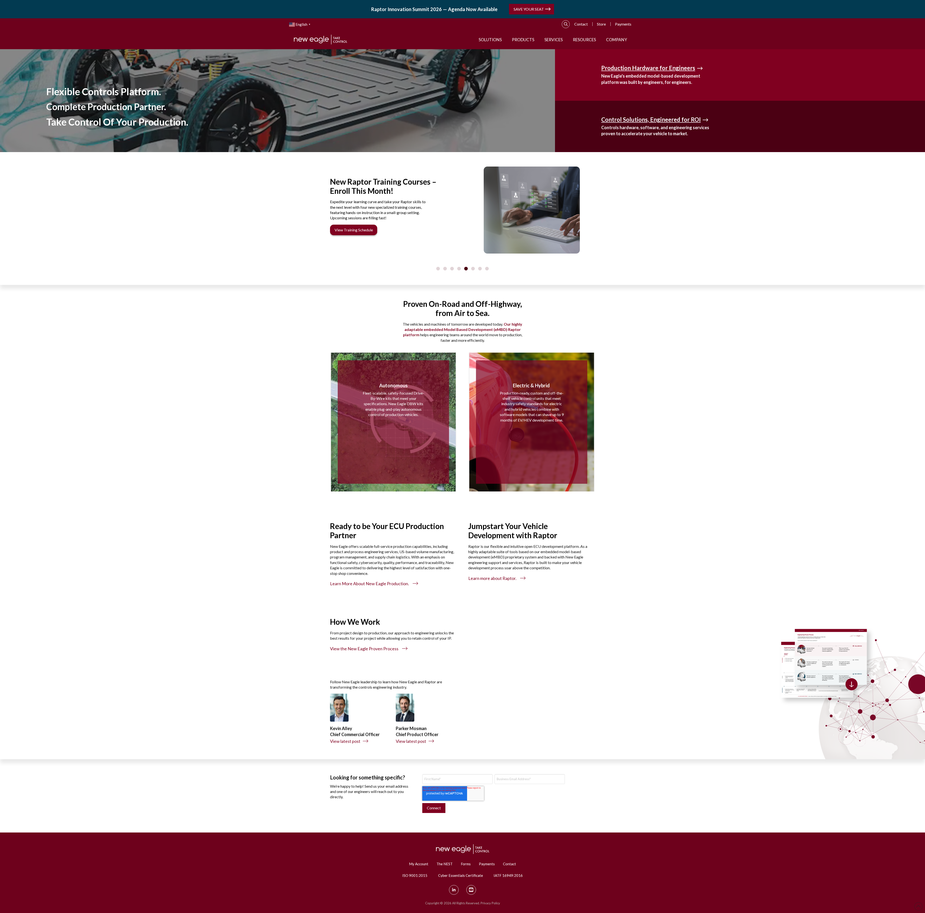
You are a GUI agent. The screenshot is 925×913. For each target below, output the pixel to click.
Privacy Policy (490, 903)
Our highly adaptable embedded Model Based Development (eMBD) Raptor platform (462, 329)
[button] (566, 24)
